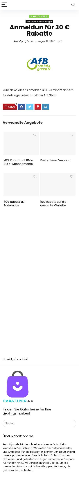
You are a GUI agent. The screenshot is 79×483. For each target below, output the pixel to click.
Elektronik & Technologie (39, 21)
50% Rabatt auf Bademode (14, 204)
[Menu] (4, 5)
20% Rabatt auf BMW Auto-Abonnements (18, 162)
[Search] (73, 5)
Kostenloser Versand (55, 160)
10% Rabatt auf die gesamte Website (53, 204)
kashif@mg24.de (23, 41)
